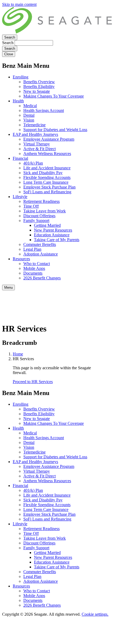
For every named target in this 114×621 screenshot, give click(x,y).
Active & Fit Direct (39, 148)
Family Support (36, 220)
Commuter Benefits (39, 244)
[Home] (57, 32)
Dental (28, 115)
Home (18, 354)
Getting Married (47, 225)
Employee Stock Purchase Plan (49, 187)
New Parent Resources (53, 230)
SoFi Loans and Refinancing (47, 192)
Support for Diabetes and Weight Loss (55, 129)
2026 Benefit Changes (42, 278)
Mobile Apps (34, 268)
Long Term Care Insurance (45, 182)
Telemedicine (34, 125)
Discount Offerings (39, 215)
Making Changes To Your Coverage (53, 96)
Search (9, 37)
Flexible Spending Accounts (47, 177)
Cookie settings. (95, 614)
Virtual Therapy (36, 144)
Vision (28, 120)
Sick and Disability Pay (43, 172)
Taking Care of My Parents (56, 239)
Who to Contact (36, 263)
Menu (8, 287)
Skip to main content (19, 4)
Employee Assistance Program (48, 139)
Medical (30, 105)
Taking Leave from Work (44, 211)
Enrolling (20, 77)
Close (8, 54)
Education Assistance (51, 235)
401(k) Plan (33, 163)
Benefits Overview (39, 81)
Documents (32, 273)
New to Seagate (36, 91)
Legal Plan (32, 249)
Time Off (31, 206)
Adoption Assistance (40, 254)
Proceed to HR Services (33, 381)
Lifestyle (20, 196)
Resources (21, 259)
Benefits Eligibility (39, 86)
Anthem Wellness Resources (47, 153)
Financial (20, 158)
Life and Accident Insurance (47, 168)
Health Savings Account (43, 110)
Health (18, 101)
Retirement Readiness (41, 201)
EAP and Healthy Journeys (35, 134)
